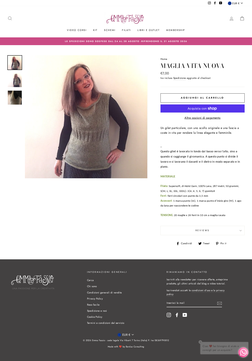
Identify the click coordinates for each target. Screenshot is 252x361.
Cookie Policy (94, 317)
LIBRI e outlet (148, 30)
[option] (126, 41)
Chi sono (92, 286)
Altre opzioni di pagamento (202, 118)
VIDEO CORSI (77, 30)
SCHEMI (109, 30)
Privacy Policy (95, 298)
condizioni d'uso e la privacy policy (196, 292)
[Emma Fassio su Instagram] (169, 315)
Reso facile (93, 304)
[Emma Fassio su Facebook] (177, 315)
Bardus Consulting (135, 346)
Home (163, 59)
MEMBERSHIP (175, 30)
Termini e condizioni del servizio (105, 323)
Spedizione (179, 78)
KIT (95, 30)
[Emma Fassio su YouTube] (185, 315)
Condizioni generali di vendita (104, 292)
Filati (126, 30)
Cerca (90, 280)
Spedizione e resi (97, 311)
